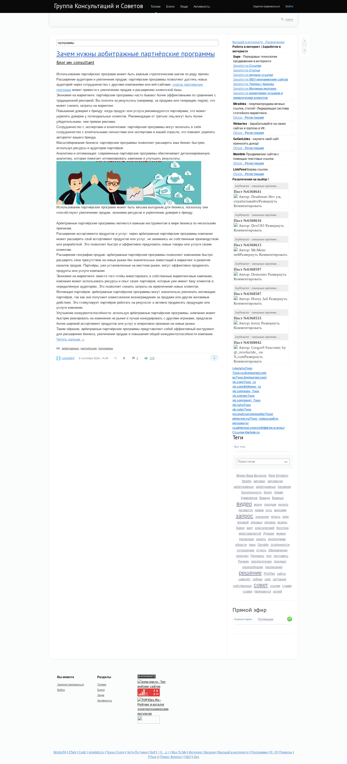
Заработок (247, 65)
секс (268, 579)
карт (250, 527)
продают (280, 561)
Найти (289, 19)
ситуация (279, 579)
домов (259, 510)
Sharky (246, 481)
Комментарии (243, 619)
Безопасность (251, 492)
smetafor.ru (96, 752)
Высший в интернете (233, 752)
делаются (246, 510)
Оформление (278, 550)
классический (264, 527)
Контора (282, 527)
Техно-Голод (115, 752)
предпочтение (261, 561)
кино (144, 752)
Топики (156, 6)
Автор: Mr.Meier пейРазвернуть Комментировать (261, 250)
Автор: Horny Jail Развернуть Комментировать (260, 298)
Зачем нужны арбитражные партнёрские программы (135, 53)
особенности (280, 544)
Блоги (170, 6)
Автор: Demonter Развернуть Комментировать (260, 274)
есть (269, 510)
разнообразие (252, 567)
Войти (289, 6)
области (241, 544)
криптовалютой (250, 533)
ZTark (72, 752)
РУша (152, 756)
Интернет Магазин (202, 752)
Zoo (196, 756)
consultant (68, 358)
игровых (256, 522)
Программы (259, 752)
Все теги (239, 446)
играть (275, 516)
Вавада (264, 497)
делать (283, 504)
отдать (261, 550)
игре (285, 516)
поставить (281, 555)
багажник (284, 486)
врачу (258, 504)
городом (270, 504)
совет (261, 584)
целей (277, 591)
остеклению (245, 550)
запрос (244, 515)
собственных (242, 585)
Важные (278, 497)
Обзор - (248, 117)
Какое (240, 527)
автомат (259, 481)
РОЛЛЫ (269, 573)
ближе (278, 492)
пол (269, 555)
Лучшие (268, 533)
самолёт (245, 579)
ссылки (275, 585)
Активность (202, 6)
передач (242, 555)
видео (244, 503)
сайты (281, 573)
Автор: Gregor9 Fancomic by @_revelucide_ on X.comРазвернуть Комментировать (260, 351)
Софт (82, 752)
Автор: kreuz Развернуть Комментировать (257, 323)
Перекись (257, 555)
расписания (273, 567)
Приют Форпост (171, 756)
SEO (188, 756)
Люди (184, 6)
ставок (247, 591)
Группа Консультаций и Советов (98, 6)
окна (252, 544)
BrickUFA (60, 752)
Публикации (265, 619)
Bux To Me (179, 752)
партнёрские (89, 348)
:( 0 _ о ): (164, 752)
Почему (243, 561)
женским (280, 510)
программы (105, 348)
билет (268, 492)
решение (250, 572)
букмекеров (249, 497)
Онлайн (263, 544)
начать (261, 539)
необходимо (277, 539)
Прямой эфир (249, 609)
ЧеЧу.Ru (133, 752)
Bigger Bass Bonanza (251, 475)
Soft (152, 752)
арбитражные (244, 486)
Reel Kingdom (278, 475)
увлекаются (262, 591)
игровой (243, 522)
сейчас (258, 579)
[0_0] (273, 752)
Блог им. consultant (75, 62)
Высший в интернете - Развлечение (258, 42)
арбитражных (266, 486)
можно (281, 533)
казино (282, 522)
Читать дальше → (70, 339)
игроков (269, 522)
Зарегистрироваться (266, 6)
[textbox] (263, 461)
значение (262, 516)
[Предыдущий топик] (304, 41)
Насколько (246, 539)
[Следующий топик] (304, 49)
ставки (287, 585)
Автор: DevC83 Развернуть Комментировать (259, 225)
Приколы (285, 752)
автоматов (275, 481)
